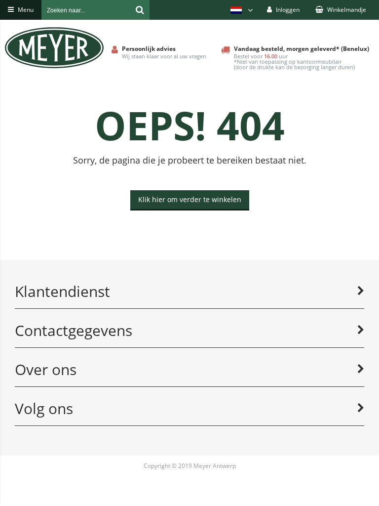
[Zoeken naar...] (140, 10)
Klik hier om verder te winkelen (189, 199)
